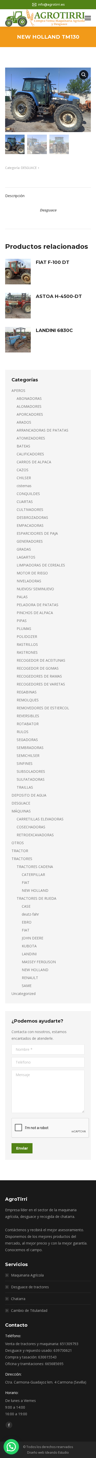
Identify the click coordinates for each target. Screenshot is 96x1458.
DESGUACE (29, 168)
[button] (83, 74)
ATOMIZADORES (31, 438)
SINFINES (25, 763)
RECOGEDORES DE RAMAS (39, 676)
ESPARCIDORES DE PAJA (37, 533)
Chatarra (18, 1298)
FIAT (25, 882)
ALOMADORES (29, 406)
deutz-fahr (30, 914)
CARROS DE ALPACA (34, 461)
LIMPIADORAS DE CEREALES (41, 565)
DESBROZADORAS (32, 517)
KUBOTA (29, 946)
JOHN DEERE (32, 938)
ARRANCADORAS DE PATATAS (42, 430)
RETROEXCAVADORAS (35, 834)
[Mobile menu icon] (88, 18)
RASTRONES (27, 652)
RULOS (22, 731)
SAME (26, 985)
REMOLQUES (28, 700)
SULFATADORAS (31, 779)
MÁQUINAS (21, 811)
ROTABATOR (28, 723)
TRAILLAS (25, 787)
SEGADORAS (27, 739)
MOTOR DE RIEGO (32, 573)
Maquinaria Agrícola (27, 1275)
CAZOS (22, 469)
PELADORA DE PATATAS (37, 604)
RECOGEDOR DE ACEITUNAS (41, 660)
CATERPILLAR (33, 874)
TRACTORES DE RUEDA (36, 898)
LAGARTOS (26, 557)
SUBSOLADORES (31, 771)
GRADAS (24, 549)
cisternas (24, 485)
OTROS (18, 842)
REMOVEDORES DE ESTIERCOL (43, 707)
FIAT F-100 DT (52, 262)
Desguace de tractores (30, 1286)
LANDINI (29, 953)
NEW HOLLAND (35, 890)
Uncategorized (24, 993)
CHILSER (24, 477)
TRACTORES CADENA (35, 866)
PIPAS (22, 620)
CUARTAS (25, 501)
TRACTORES (22, 858)
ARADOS (24, 422)
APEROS (18, 390)
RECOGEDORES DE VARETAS (41, 684)
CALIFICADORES (30, 454)
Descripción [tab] (15, 195)
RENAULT (30, 977)
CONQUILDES (28, 493)
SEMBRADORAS (30, 747)
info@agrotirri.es (51, 4)
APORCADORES (30, 414)
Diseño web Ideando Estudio (48, 1452)
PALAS (22, 596)
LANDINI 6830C (54, 330)
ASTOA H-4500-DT (59, 296)
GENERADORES (30, 541)
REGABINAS (27, 692)
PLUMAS (24, 628)
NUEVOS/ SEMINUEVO (35, 588)
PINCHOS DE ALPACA (35, 612)
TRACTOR (20, 850)
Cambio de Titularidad (29, 1310)
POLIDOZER (27, 636)
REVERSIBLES (28, 715)
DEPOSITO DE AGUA (29, 795)
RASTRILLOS (27, 644)
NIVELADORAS (29, 580)
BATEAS (23, 446)
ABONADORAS (29, 398)
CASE (26, 906)
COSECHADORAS (31, 826)
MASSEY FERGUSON (39, 961)
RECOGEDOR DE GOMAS (38, 668)
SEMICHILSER (28, 755)
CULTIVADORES (30, 509)
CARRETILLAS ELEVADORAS (40, 819)
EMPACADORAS (30, 525)
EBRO (26, 922)
